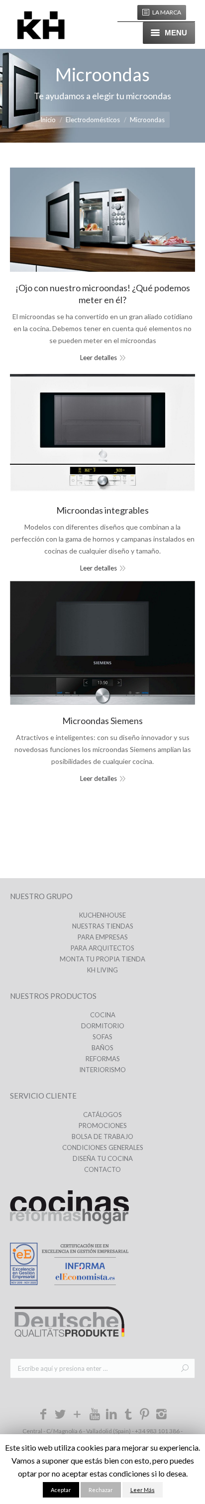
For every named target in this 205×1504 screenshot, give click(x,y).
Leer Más (142, 1490)
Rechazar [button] (101, 1490)
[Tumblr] (128, 1413)
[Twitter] (60, 1416)
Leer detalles (98, 358)
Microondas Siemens (102, 720)
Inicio (48, 120)
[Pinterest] (144, 1416)
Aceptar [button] (61, 1490)
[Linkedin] (111, 1416)
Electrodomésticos (93, 120)
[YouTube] (94, 1413)
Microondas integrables (102, 510)
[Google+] (78, 1416)
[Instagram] (161, 1416)
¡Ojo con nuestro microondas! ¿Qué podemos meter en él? (102, 293)
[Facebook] (43, 1416)
